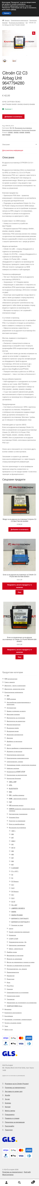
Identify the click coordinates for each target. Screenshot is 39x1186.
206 (12, 834)
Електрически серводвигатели (18, 758)
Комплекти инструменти (13, 1013)
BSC (10, 792)
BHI (8, 696)
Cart (30, 1180)
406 (12, 854)
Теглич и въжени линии (12, 1023)
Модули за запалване (14, 959)
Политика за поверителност (15, 1087)
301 (12, 844)
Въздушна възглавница (16, 23)
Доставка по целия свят (13, 1091)
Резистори (10, 979)
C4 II (12, 888)
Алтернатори (11, 708)
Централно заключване (17, 945)
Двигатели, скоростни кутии (14, 689)
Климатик (12, 935)
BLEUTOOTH (13, 789)
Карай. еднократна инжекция (19, 932)
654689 (21, 132)
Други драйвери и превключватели (19, 748)
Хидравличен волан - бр (17, 942)
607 (12, 865)
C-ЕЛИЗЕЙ (14, 868)
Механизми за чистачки (15, 955)
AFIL (10, 785)
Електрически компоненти (19, 20)
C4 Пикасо (15, 891)
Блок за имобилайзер (16, 824)
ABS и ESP (12, 782)
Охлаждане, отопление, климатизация (18, 1019)
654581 (10, 132)
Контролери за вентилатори (17, 775)
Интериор (7, 1009)
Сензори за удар (17, 925)
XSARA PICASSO (17, 915)
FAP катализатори (10, 679)
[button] (33, 33)
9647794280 (6, 135)
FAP (10, 802)
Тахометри (10, 999)
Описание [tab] (6, 144)
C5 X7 (13, 902)
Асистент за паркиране (17, 821)
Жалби (7, 1095)
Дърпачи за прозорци (14, 751)
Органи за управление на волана (18, 965)
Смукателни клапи (13, 996)
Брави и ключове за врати (16, 711)
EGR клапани (11, 699)
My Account (6, 1182)
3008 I (13, 841)
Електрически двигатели (15, 755)
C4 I (12, 885)
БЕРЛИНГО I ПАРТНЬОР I (20, 918)
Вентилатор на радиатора (16, 721)
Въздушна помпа (13, 728)
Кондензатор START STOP (16, 772)
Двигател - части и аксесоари (15, 686)
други (9, 745)
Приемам (6, 13)
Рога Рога (10, 986)
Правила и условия (12, 1118)
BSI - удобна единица (16, 795)
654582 (16, 132)
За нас (7, 1099)
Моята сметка (10, 1110)
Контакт (8, 1107)
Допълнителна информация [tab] (12, 150)
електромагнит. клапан (15, 762)
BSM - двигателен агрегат (18, 799)
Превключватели (13, 972)
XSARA (13, 912)
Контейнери (8, 1016)
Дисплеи (10, 738)
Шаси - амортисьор (16, 949)
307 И (13, 848)
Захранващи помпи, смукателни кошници (21, 765)
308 (12, 851)
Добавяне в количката (13, 116)
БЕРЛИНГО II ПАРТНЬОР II (20, 922)
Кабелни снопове (13, 768)
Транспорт (9, 1130)
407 (12, 858)
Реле (8, 982)
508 (12, 861)
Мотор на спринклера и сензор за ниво (20, 962)
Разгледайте (9, 1126)
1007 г (13, 831)
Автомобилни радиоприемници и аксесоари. (19, 703)
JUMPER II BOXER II (18, 908)
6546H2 (27, 132)
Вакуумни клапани (13, 714)
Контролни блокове (29, 130)
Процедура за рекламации (15, 1122)
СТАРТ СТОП (13, 939)
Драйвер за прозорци (14, 741)
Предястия (10, 976)
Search (19, 1182)
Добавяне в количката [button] (19, 529)
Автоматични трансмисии (18, 814)
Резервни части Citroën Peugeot (16, 1083)
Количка (8, 1103)
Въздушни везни (13, 731)
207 (12, 838)
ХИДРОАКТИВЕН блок (14, 1006)
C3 (13, 128)
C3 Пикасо (15, 881)
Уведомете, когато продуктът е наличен (19, 586)
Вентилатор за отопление (16, 718)
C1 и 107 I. (14, 871)
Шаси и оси (8, 1029)
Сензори (10, 989)
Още (19, 592)
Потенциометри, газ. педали (17, 969)
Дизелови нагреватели (15, 735)
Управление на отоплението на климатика (21, 1003)
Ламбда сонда (12, 952)
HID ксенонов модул (16, 805)
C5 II (12, 898)
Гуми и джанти (9, 682)
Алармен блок (14, 817)
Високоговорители (13, 725)
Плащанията (9, 1114)
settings (13, 9)
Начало (7, 20)
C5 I (12, 895)
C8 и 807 (14, 905)
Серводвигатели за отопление (17, 992)
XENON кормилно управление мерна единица (22, 810)
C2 (27, 23)
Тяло (6, 1026)
